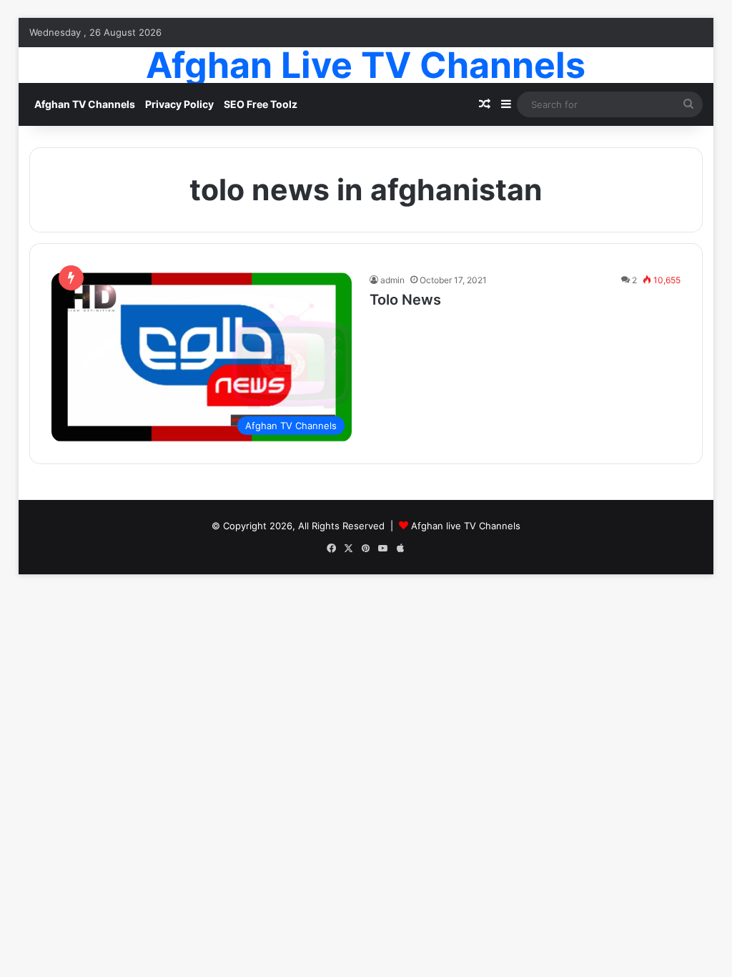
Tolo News (405, 299)
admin (392, 280)
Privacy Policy (179, 104)
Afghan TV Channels (84, 104)
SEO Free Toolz (260, 104)
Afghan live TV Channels (465, 525)
